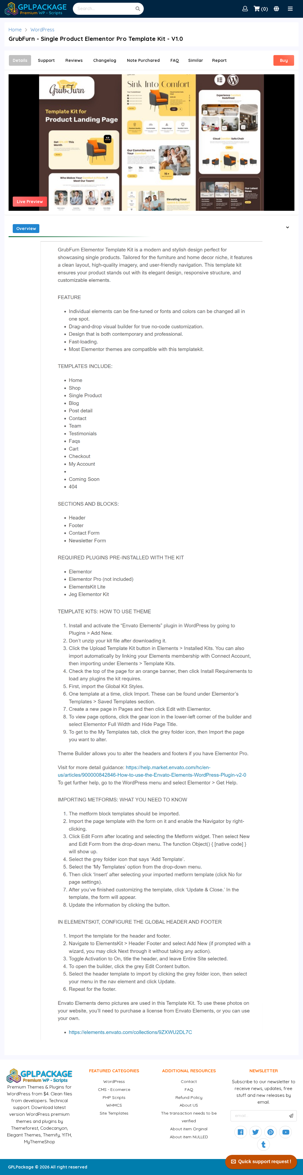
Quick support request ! (264, 1161)
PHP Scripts (114, 1097)
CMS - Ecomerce (114, 1089)
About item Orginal (188, 1128)
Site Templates (114, 1113)
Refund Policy (188, 1097)
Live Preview (30, 201)
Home (15, 29)
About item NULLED (189, 1136)
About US (189, 1105)
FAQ (189, 1089)
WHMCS (114, 1105)
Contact (189, 1081)
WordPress (42, 30)
